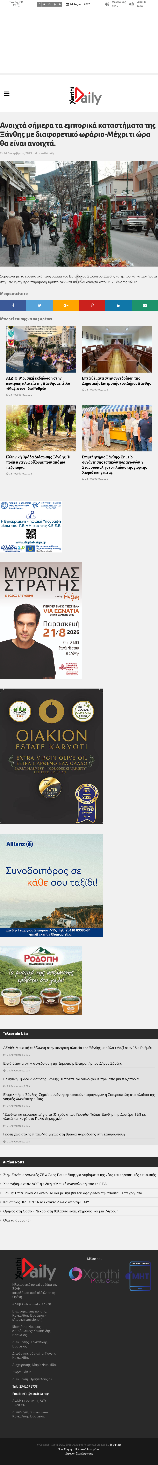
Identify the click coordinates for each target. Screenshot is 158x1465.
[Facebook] (39, 4)
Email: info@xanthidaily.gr (30, 1394)
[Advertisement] (79, 44)
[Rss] (59, 4)
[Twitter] (44, 4)
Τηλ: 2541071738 (25, 1386)
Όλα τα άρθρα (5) (16, 1220)
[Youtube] (54, 4)
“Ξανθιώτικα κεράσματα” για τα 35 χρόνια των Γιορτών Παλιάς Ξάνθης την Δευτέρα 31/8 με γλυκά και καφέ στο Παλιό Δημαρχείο (74, 1116)
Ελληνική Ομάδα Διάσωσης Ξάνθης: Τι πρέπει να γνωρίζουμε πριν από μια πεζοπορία (38, 462)
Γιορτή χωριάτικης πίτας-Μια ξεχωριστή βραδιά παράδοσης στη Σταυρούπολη (64, 1134)
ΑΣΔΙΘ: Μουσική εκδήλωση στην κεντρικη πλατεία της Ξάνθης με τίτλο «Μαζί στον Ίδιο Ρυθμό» (38, 383)
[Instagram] (49, 4)
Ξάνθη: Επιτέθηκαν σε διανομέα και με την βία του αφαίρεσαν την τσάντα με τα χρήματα (72, 1193)
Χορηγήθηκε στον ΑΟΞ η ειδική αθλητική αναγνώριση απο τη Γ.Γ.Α (55, 1184)
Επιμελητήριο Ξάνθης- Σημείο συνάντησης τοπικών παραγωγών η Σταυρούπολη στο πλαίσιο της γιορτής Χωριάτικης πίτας (79, 1096)
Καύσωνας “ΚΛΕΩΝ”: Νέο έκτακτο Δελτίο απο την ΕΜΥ (46, 1202)
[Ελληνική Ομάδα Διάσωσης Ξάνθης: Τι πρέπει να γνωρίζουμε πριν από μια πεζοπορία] (41, 429)
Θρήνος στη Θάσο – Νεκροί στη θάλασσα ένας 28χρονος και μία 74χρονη (60, 1211)
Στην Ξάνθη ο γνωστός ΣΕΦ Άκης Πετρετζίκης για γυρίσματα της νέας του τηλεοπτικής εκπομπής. (79, 1174)
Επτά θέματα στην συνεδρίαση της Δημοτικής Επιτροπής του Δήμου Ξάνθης (62, 1063)
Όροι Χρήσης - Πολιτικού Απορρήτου (79, 1449)
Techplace (116, 1444)
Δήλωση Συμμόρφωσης (79, 1453)
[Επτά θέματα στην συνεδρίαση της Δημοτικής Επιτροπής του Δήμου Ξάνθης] (117, 350)
